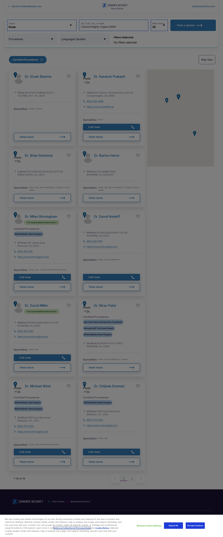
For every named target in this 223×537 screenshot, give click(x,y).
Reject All (173, 525)
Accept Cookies (195, 525)
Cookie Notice (102, 528)
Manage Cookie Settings (149, 525)
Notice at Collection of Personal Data (72, 528)
